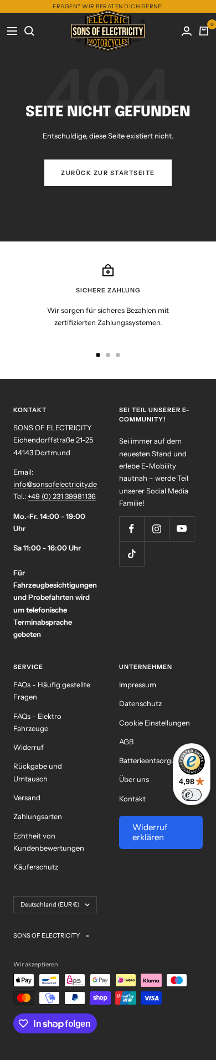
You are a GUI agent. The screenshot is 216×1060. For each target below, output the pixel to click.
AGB (126, 741)
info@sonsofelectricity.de (55, 484)
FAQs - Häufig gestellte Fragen (51, 690)
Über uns (134, 779)
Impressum (137, 684)
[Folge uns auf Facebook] (131, 528)
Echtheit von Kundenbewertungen (48, 841)
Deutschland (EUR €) (49, 904)
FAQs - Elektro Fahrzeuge (37, 722)
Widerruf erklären (149, 832)
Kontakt (132, 798)
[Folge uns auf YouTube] (181, 528)
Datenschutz (140, 703)
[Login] (187, 30)
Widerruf (28, 747)
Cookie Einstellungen (154, 722)
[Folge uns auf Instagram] (156, 528)
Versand (26, 797)
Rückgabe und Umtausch (37, 772)
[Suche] (29, 30)
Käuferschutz (35, 866)
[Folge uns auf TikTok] (131, 553)
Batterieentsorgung (151, 760)
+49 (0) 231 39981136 (62, 496)
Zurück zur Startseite (108, 173)
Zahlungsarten (37, 816)
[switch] (192, 795)
